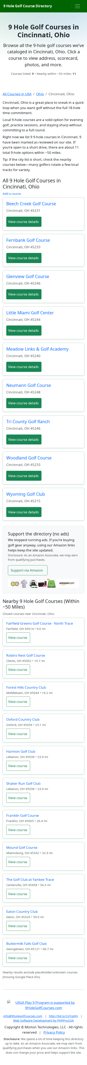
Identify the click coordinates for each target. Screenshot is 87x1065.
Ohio (40, 94)
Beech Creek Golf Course (31, 204)
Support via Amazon (27, 570)
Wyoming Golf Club (25, 494)
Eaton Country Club (22, 911)
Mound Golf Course (21, 847)
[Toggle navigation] (78, 6)
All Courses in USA (17, 94)
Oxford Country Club (22, 719)
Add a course (12, 194)
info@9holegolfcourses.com (22, 1016)
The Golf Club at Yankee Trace (30, 879)
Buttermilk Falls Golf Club (26, 943)
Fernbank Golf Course (28, 240)
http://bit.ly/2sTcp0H (63, 1016)
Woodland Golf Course (29, 458)
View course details (23, 221)
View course (17, 637)
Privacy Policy (54, 1032)
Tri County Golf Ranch (28, 421)
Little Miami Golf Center (30, 313)
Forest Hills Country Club (26, 687)
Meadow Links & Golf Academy (37, 349)
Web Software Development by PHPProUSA (43, 1020)
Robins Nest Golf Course (25, 655)
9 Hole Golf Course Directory (27, 6)
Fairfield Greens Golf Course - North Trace (39, 623)
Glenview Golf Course (27, 276)
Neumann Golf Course (28, 385)
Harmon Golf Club (20, 751)
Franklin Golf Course (22, 815)
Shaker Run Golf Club (23, 783)
